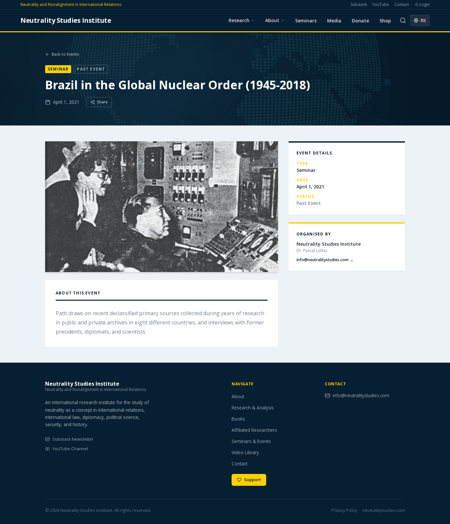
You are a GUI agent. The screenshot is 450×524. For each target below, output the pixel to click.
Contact (401, 4)
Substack (359, 4)
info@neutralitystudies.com (361, 395)
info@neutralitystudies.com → (324, 259)
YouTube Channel (70, 449)
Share (102, 102)
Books (238, 419)
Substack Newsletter (73, 439)
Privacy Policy (344, 510)
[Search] (403, 20)
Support (252, 480)
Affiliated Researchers (254, 430)
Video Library (245, 452)
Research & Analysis (253, 407)
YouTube (380, 4)
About (238, 396)
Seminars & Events (251, 441)
